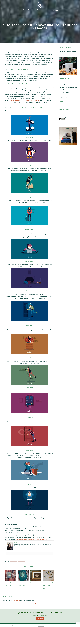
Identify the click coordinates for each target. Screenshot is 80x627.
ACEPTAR (40, 626)
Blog (29, 9)
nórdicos (15, 561)
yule (19, 561)
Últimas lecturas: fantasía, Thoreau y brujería (10, 584)
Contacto (46, 9)
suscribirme (40, 618)
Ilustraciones (8, 535)
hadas (11, 561)
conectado (17, 600)
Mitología (51, 557)
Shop (34, 9)
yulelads (22, 561)
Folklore (45, 557)
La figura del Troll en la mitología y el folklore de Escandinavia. (33, 539)
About (25, 9)
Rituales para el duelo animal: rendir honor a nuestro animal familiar (48, 585)
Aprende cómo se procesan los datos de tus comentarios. (41, 603)
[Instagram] (6, 553)
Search (57, 10)
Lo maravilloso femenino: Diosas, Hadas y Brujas (23, 584)
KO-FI (61, 53)
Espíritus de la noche (65, 92)
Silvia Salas (23, 50)
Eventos (39, 9)
